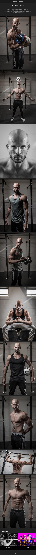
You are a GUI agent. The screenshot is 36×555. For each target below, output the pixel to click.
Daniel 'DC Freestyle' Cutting (24, 9)
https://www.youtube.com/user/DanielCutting (18, 10)
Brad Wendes (18, 2)
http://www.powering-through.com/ (18, 12)
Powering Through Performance (12, 11)
